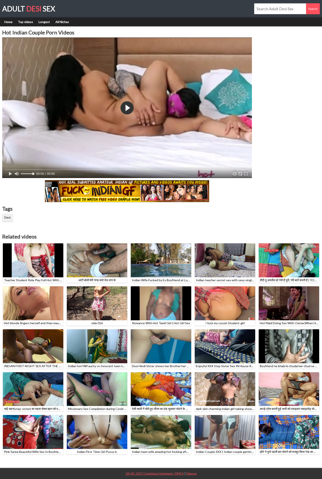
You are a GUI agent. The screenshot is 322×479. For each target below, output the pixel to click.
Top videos (25, 22)
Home (8, 22)
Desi (7, 217)
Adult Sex (28, 8)
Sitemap (191, 473)
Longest (44, 22)
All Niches (62, 22)
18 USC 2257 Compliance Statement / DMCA (155, 473)
